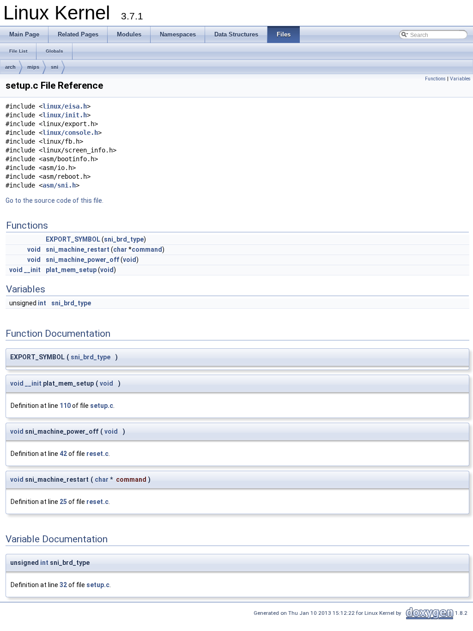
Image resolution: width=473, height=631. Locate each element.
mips (33, 67)
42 (63, 453)
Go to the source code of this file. (54, 200)
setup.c (101, 405)
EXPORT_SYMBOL (73, 239)
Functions (435, 79)
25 (63, 501)
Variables (460, 79)
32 (63, 585)
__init (32, 269)
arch (10, 67)
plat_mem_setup (71, 269)
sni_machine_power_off (82, 259)
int (42, 303)
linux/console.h (70, 132)
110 (65, 405)
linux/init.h (64, 115)
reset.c (97, 453)
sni (54, 67)
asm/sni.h (59, 185)
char (120, 249)
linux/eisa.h (64, 106)
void (34, 249)
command (147, 249)
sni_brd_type (124, 239)
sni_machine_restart (77, 249)
